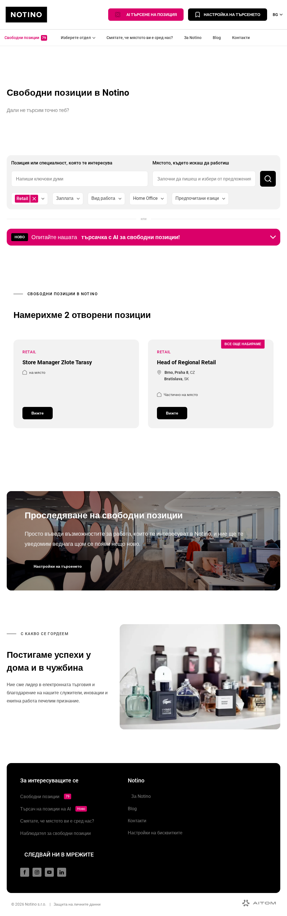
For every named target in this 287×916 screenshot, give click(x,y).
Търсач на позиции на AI (52, 809)
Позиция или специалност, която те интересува (61, 163)
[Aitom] (259, 903)
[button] (143, 237)
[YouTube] (49, 872)
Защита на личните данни (77, 904)
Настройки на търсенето (58, 566)
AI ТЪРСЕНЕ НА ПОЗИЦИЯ (150, 14)
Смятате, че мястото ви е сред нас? (140, 37)
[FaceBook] (24, 872)
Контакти (241, 37)
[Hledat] (268, 179)
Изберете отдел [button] (74, 37)
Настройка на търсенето (232, 14)
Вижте (37, 413)
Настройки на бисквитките (155, 832)
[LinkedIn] (61, 872)
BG (275, 14)
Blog (217, 37)
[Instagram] (37, 872)
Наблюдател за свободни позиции (55, 833)
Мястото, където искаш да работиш (190, 163)
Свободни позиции (25, 37)
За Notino (193, 37)
